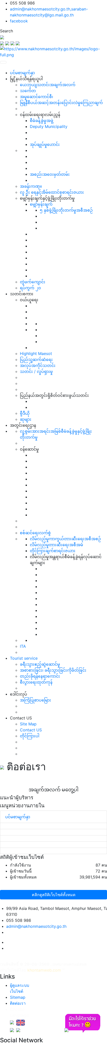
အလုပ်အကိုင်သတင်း (37, 365)
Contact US (31, 729)
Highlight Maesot (36, 353)
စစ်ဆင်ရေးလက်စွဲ (35, 532)
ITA (23, 646)
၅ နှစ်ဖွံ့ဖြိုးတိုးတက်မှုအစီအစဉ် (66, 210)
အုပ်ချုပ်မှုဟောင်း (45, 144)
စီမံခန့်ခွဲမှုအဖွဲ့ (41, 120)
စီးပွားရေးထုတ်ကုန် (36, 682)
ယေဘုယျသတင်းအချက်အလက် (47, 84)
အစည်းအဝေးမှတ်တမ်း (50, 174)
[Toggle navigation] (3, 62)
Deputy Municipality (48, 126)
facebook (19, 20)
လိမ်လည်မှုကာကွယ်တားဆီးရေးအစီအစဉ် (65, 538)
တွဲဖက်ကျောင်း (32, 281)
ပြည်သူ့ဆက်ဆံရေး (36, 359)
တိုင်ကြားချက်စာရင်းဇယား (52, 550)
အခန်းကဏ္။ (31, 186)
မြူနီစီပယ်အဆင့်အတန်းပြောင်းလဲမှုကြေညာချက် (61, 102)
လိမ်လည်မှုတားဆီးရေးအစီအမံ (56, 544)
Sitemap (17, 997)
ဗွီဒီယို (25, 413)
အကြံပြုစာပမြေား (35, 700)
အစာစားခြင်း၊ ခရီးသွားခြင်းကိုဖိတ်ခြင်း (53, 670)
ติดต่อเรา (18, 1003)
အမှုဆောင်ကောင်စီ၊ (36, 96)
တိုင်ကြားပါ (29, 735)
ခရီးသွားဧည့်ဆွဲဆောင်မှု (40, 664)
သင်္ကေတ (28, 90)
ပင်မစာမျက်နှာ (22, 72)
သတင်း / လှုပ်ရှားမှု (36, 371)
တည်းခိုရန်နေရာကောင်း (40, 676)
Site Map (28, 723)
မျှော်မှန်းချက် (41, 204)
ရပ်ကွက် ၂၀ (30, 287)
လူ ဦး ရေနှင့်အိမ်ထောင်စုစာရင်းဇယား (52, 192)
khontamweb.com (44, 970)
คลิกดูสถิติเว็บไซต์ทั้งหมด (53, 894)
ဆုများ (25, 419)
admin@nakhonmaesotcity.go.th (36, 926)
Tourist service (24, 658)
